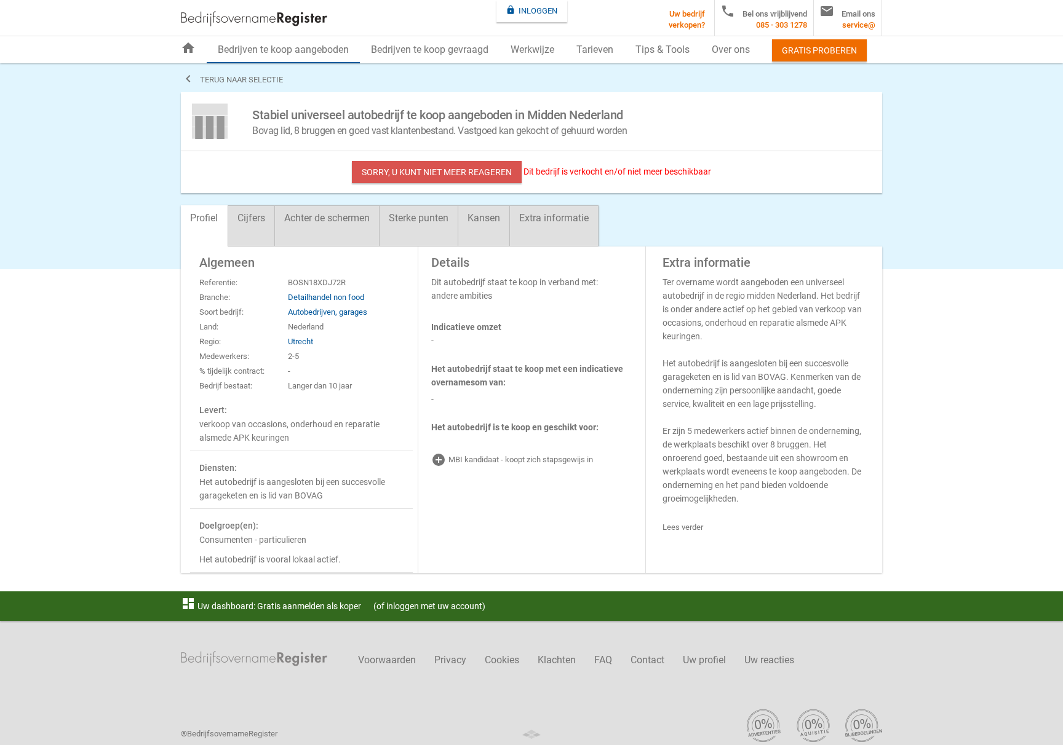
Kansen (484, 218)
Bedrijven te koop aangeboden (283, 49)
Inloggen (531, 10)
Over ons (731, 49)
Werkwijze (532, 49)
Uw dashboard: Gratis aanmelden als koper (271, 606)
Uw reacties (769, 660)
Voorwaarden (387, 660)
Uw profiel (704, 660)
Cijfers (251, 218)
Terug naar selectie (232, 78)
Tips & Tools (662, 49)
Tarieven (594, 49)
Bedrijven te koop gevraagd (429, 49)
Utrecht (300, 341)
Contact (647, 660)
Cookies (502, 660)
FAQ (603, 660)
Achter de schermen (327, 218)
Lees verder (683, 527)
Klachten (557, 660)
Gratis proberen (819, 50)
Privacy (450, 660)
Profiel (204, 218)
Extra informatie (554, 218)
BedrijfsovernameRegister (254, 18)
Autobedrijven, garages (327, 312)
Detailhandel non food (326, 297)
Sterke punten (418, 218)
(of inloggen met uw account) (429, 606)
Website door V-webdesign (531, 734)
